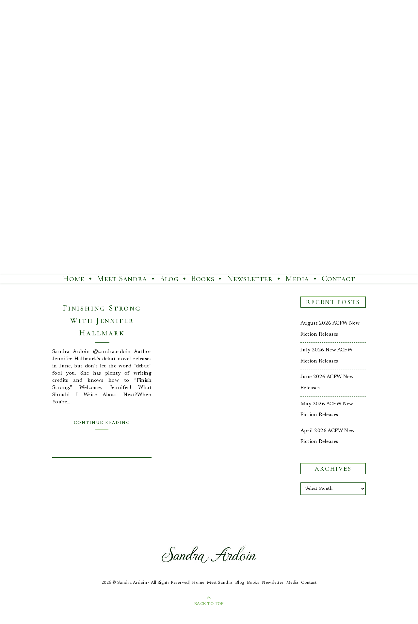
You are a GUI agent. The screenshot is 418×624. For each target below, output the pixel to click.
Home (73, 278)
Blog (169, 278)
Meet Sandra (122, 278)
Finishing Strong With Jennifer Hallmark (102, 320)
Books (202, 278)
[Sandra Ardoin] (209, 137)
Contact (338, 278)
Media (297, 278)
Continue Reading (102, 423)
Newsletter (250, 278)
